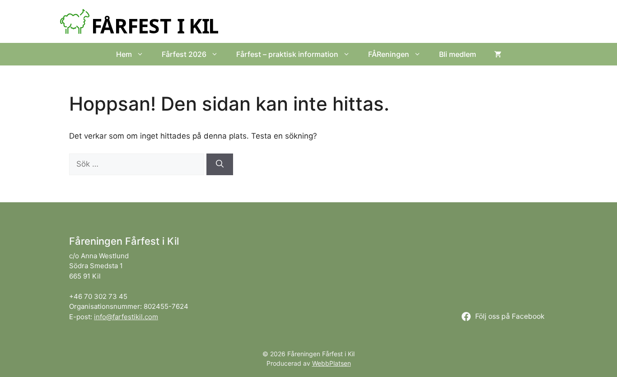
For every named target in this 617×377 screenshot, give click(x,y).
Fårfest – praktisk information (287, 54)
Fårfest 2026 (184, 54)
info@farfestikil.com (126, 316)
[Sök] (219, 164)
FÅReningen (388, 54)
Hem (124, 54)
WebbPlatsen (331, 363)
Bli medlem (457, 54)
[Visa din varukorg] (497, 54)
